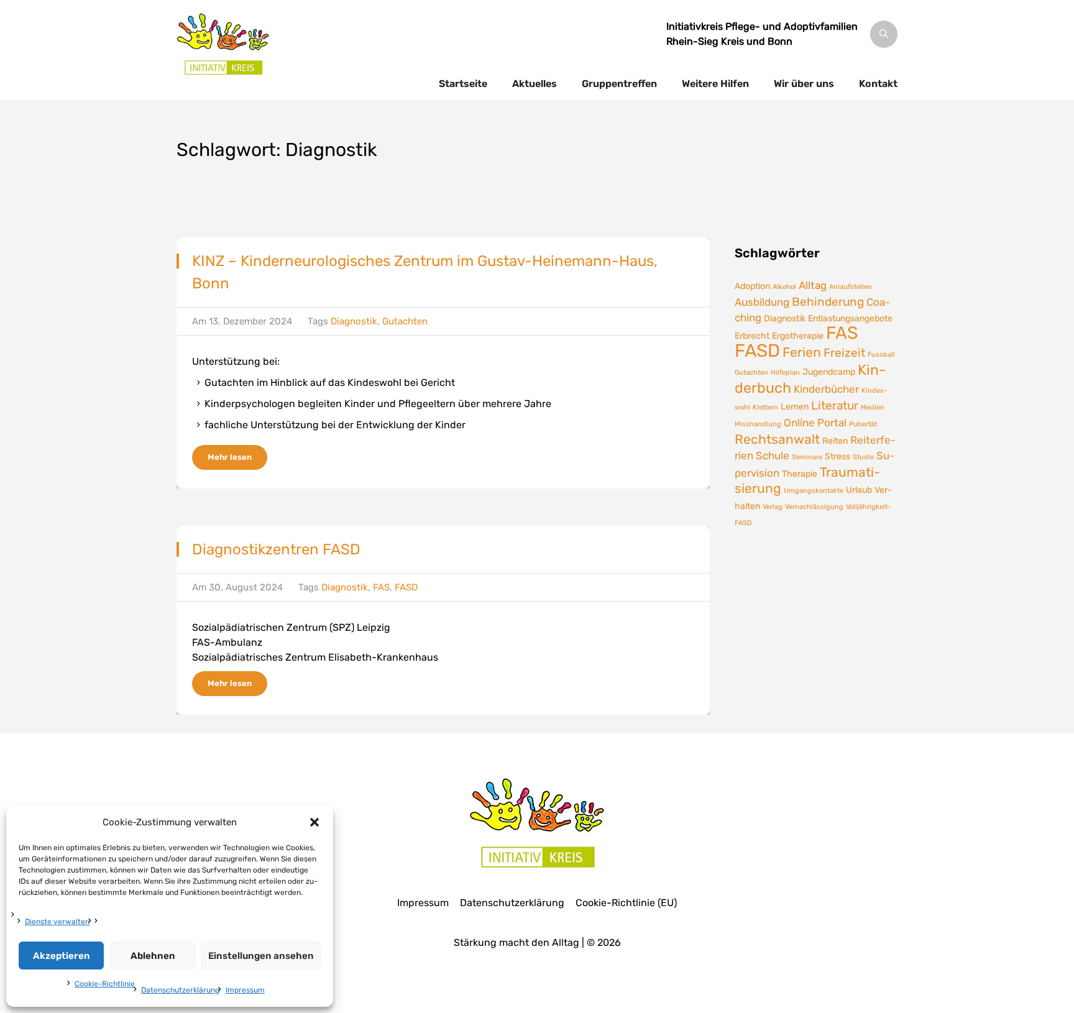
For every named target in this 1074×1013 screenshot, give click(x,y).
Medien (872, 407)
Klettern (765, 407)
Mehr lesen (230, 457)
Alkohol (784, 287)
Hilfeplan (785, 373)
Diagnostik (354, 321)
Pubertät (863, 424)
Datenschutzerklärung (180, 990)
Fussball (881, 355)
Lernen (795, 406)
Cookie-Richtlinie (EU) (626, 903)
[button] (314, 822)
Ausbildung (762, 302)
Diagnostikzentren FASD (276, 549)
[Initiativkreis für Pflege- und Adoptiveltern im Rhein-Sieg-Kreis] (223, 43)
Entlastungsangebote (850, 318)
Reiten (835, 440)
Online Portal (815, 422)
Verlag (773, 507)
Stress (837, 456)
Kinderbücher (826, 389)
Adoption (752, 285)
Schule (772, 455)
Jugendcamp (828, 371)
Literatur (834, 405)
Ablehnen (153, 955)
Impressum (245, 990)
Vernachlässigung (814, 507)
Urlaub (859, 489)
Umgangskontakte (813, 491)
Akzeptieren (61, 955)
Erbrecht (752, 335)
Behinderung (828, 302)
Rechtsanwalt (777, 439)
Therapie (799, 473)
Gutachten (405, 321)
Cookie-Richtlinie (105, 983)
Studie (863, 457)
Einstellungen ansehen (261, 955)
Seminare (807, 457)
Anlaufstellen (850, 287)
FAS (381, 587)
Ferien (802, 352)
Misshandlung (758, 424)
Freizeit (844, 353)
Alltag (813, 285)
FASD (406, 587)
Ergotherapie (798, 335)
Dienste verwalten (57, 921)
